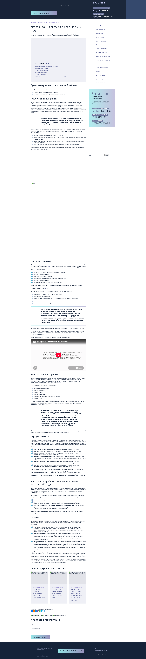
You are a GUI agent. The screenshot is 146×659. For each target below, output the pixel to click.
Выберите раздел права (41, 13)
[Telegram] (44, 611)
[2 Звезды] (39, 615)
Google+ (68, 5)
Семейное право (100, 75)
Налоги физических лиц (103, 60)
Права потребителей (102, 67)
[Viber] (38, 611)
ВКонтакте (61, 5)
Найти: (90, 155)
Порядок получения (41, 74)
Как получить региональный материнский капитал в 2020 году (57, 593)
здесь (59, 382)
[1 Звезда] (33, 615)
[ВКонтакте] (32, 611)
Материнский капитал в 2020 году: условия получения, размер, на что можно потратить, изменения (77, 595)
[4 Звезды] (50, 615)
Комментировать (42, 637)
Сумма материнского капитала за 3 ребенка (46, 66)
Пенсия (98, 64)
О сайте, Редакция (95, 646)
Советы (36, 79)
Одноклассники (63, 5)
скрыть (48, 63)
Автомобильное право (102, 26)
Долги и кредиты (101, 41)
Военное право (100, 37)
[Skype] (42, 611)
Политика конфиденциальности (102, 650)
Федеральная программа (41, 68)
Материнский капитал (38, 587)
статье (48, 266)
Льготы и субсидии (101, 48)
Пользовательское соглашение (102, 648)
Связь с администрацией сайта (106, 646)
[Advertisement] (58, 50)
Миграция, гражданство (103, 56)
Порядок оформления (42, 70)
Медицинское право (102, 52)
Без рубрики (99, 33)
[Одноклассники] (34, 611)
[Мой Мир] (36, 611)
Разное (98, 71)
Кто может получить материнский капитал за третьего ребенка (39, 593)
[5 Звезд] (55, 615)
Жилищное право (101, 45)
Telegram (65, 5)
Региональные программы (41, 72)
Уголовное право (100, 83)
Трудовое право (100, 79)
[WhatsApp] (40, 611)
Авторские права (100, 30)
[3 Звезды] (45, 615)
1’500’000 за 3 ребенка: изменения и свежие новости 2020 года (51, 77)
